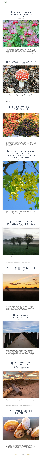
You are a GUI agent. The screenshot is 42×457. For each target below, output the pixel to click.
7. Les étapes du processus (22, 108)
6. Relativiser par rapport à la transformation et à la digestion (21, 154)
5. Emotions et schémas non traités (21, 223)
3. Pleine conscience (21, 316)
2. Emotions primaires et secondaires (21, 364)
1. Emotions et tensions (22, 412)
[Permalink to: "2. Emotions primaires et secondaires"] (21, 384)
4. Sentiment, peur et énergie (22, 269)
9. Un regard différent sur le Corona (21, 14)
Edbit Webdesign (16, 454)
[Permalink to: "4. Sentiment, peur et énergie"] (21, 287)
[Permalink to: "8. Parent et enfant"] (21, 79)
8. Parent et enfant (22, 62)
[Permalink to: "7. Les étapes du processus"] (21, 125)
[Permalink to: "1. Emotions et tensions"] (21, 428)
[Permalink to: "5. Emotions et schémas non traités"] (21, 241)
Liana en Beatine (27, 454)
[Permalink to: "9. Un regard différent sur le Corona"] (21, 33)
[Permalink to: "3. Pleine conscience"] (21, 334)
